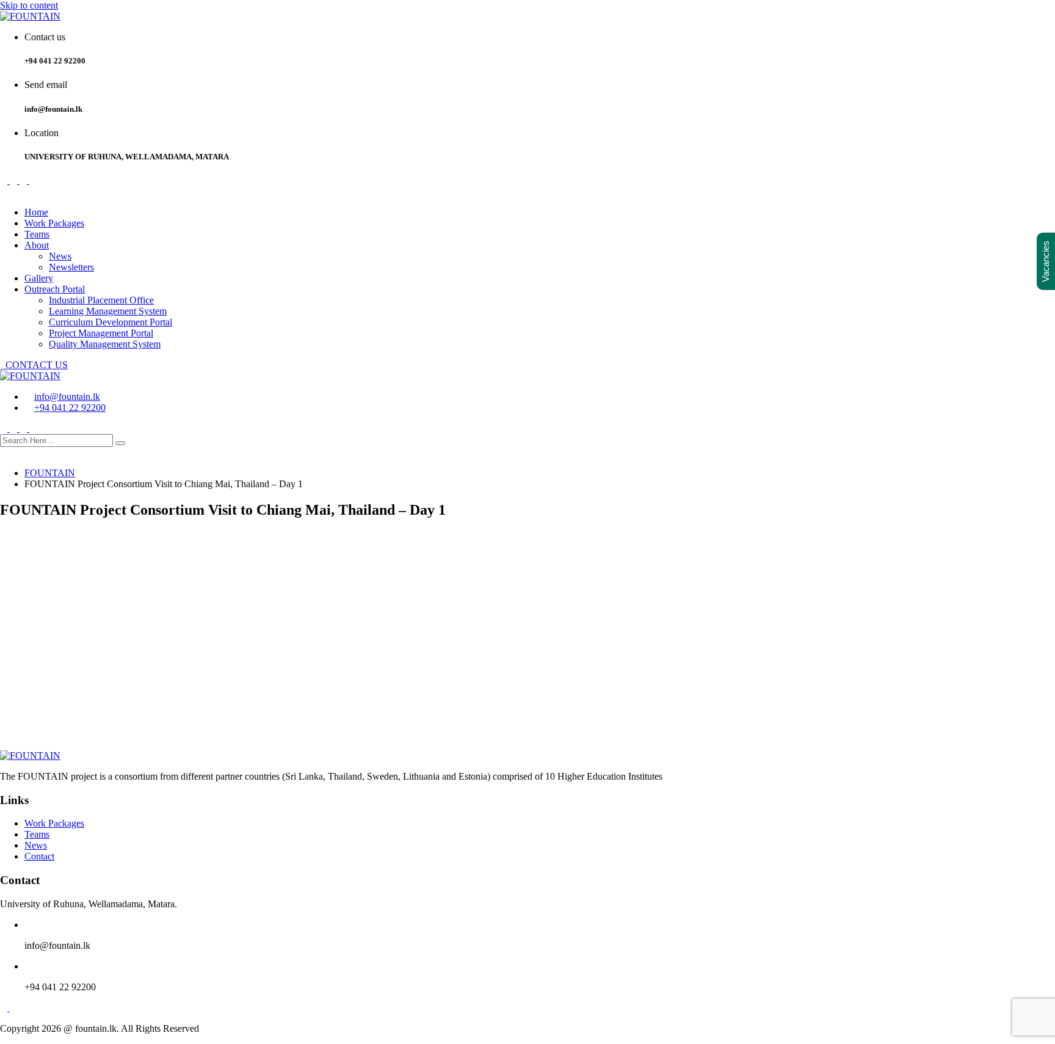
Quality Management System (105, 344)
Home (36, 212)
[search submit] (120, 443)
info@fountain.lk (67, 396)
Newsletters (71, 267)
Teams (36, 234)
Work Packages (54, 223)
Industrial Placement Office (101, 300)
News (60, 256)
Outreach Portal (54, 289)
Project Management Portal (101, 333)
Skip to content (29, 5)
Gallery (38, 278)
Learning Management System (108, 311)
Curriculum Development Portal (110, 322)
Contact (39, 856)
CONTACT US (35, 365)
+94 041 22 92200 (70, 407)
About (36, 245)
